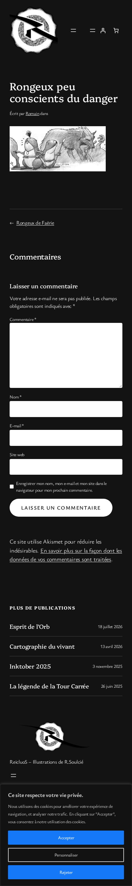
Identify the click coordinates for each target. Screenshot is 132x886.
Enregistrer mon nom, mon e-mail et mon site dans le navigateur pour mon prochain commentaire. (61, 486)
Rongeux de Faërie (35, 222)
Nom (16, 397)
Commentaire (23, 319)
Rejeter (66, 872)
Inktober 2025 (30, 666)
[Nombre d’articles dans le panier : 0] (116, 30)
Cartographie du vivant (42, 646)
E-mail (17, 425)
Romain (32, 113)
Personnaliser (66, 855)
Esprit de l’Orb (30, 626)
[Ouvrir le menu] (73, 30)
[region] (66, 835)
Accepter (66, 837)
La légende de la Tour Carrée (49, 686)
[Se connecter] (102, 30)
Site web (17, 454)
